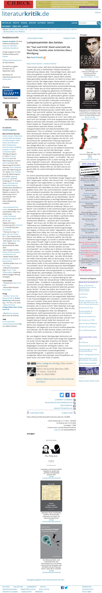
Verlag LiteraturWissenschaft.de (51, 477)
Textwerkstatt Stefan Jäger (89, 236)
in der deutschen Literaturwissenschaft (10, 322)
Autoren (41, 23)
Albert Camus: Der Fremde (89, 187)
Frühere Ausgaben (16, 29)
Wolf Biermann (12, 143)
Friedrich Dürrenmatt (9, 150)
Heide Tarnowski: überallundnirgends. (9, 217)
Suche (74, 23)
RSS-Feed (5, 587)
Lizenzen (57, 430)
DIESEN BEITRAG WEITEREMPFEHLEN (58, 402)
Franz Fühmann (15, 167)
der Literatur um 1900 (86, 320)
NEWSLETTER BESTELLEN (63, 408)
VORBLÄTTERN (69, 38)
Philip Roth (18, 136)
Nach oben (86, 592)
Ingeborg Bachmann (9, 177)
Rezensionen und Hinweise (14, 32)
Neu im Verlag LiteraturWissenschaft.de (90, 118)
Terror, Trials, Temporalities (9, 271)
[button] (62, 395)
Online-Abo (6, 79)
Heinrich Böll (7, 138)
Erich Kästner (83, 342)
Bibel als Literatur (12, 313)
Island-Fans (83, 297)
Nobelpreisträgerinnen (90, 231)
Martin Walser (10, 140)
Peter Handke (16, 172)
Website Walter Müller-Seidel (89, 381)
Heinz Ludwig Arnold (45, 363)
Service (50, 23)
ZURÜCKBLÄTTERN (35, 38)
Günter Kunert (7, 136)
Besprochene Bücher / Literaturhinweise (41, 63)
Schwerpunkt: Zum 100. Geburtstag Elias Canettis (57, 29)
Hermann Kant (7, 147)
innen (94, 330)
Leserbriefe (31, 587)
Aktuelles (6, 23)
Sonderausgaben (9, 130)
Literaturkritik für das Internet (89, 346)
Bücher (32, 23)
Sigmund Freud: (12, 307)
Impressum (86, 587)
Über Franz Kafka (90, 226)
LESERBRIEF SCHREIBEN (63, 400)
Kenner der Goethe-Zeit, (87, 316)
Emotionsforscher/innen (87, 327)
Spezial (24, 23)
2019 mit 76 (6, 230)
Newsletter (26, 592)
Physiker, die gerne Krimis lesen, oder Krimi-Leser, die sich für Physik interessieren (89, 302)
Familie (5, 56)
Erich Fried (6, 163)
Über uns (16, 26)
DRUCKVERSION (66, 405)
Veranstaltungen (10, 592)
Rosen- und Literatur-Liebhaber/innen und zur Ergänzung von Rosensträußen (87, 288)
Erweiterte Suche (28, 589)
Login (25, 26)
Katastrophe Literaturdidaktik (89, 202)
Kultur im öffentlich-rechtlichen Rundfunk (10, 47)
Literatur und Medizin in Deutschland (11, 260)
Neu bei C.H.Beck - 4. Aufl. (90, 77)
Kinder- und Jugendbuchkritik (89, 355)
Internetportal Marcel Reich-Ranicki (10, 184)
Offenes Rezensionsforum (12, 60)
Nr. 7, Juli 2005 (30, 29)
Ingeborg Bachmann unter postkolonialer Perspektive (88, 359)
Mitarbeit (6, 26)
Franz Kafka (6, 290)
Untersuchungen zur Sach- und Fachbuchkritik (88, 350)
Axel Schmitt (37, 57)
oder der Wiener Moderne (88, 323)
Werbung (39, 592)
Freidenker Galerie (89, 182)
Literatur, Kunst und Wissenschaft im (11, 298)
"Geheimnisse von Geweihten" (89, 194)
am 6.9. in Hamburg (92, 215)
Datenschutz (87, 589)
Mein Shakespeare (9, 145)
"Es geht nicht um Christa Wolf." (10, 234)
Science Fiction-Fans (86, 308)
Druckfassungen (9, 589)
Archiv (16, 23)
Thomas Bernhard (9, 157)
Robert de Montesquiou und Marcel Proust (11, 253)
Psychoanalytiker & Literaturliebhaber (85, 312)
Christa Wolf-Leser (85, 330)
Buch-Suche (44, 589)
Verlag (98, 12)
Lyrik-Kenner (83, 294)
